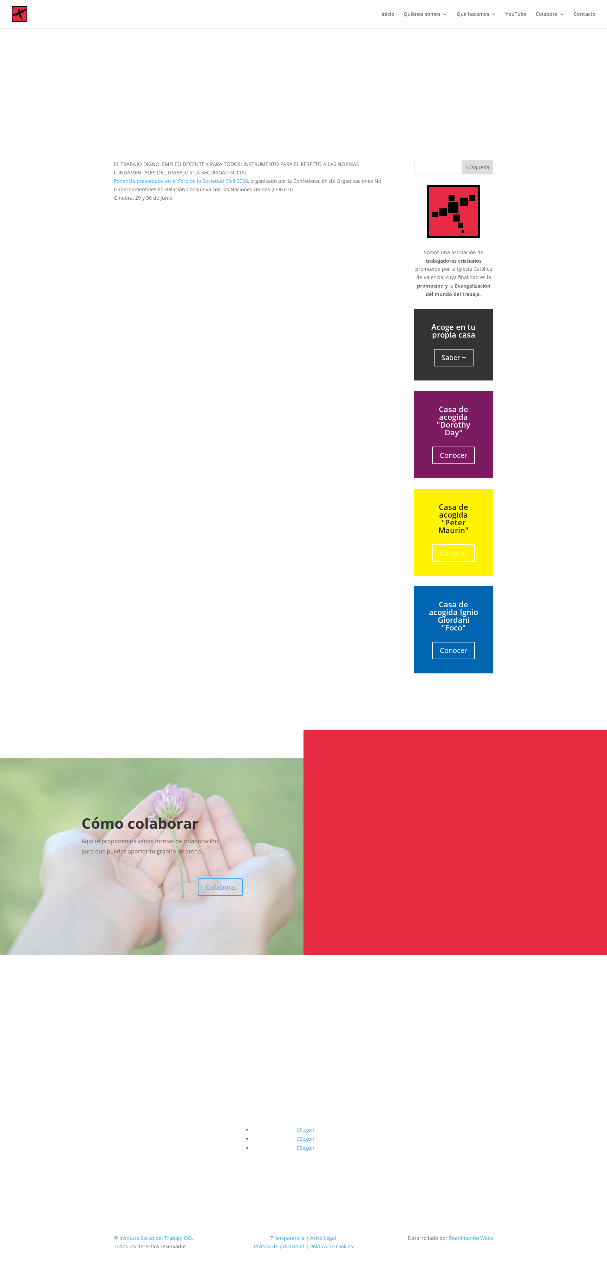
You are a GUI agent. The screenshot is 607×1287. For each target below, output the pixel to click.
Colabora (546, 14)
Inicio (387, 14)
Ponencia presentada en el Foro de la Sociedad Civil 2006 (181, 181)
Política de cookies (331, 1246)
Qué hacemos (473, 14)
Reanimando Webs (471, 1238)
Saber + (454, 357)
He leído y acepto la (393, 894)
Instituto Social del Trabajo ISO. (156, 1238)
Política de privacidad (418, 894)
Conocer (453, 455)
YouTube (516, 14)
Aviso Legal (323, 1238)
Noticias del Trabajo (320, 107)
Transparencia (287, 1238)
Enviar (558, 911)
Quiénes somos (422, 14)
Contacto (585, 14)
